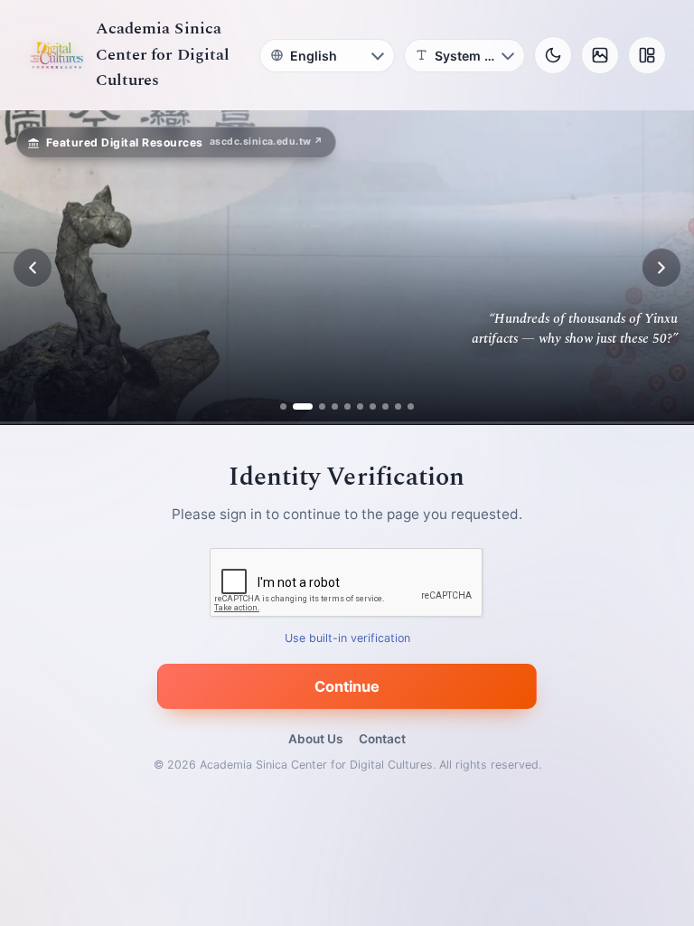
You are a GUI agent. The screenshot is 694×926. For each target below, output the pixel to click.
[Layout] (647, 55)
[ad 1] (283, 406)
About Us (315, 739)
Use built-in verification (347, 639)
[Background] (600, 55)
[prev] (32, 268)
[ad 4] (335, 406)
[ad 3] (315, 406)
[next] (661, 268)
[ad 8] (385, 406)
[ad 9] (398, 406)
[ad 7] (373, 406)
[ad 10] (411, 406)
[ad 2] (296, 406)
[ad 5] (347, 406)
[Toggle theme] (553, 55)
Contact (382, 739)
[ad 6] (360, 406)
